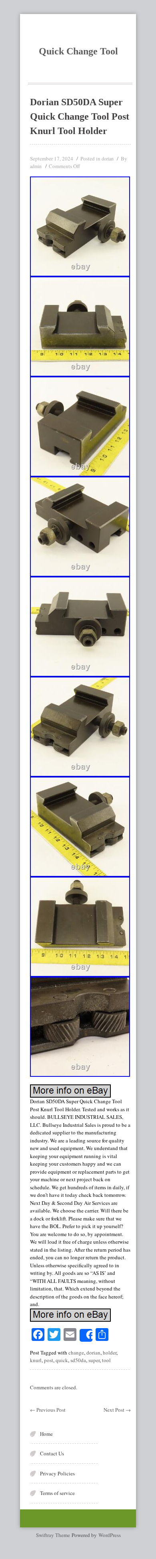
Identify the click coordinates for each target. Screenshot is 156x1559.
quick (62, 1360)
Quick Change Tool (78, 51)
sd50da (78, 1360)
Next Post (117, 1409)
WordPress (109, 1535)
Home (46, 1433)
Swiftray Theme (54, 1535)
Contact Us (52, 1453)
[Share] (86, 1335)
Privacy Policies (57, 1473)
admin (36, 166)
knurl (36, 1360)
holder (109, 1352)
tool (106, 1360)
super (94, 1360)
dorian (108, 158)
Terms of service (57, 1493)
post (48, 1360)
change (76, 1352)
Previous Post (48, 1409)
